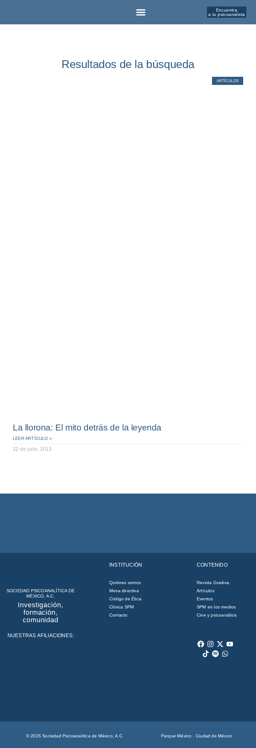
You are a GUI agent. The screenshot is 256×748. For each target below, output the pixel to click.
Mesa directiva (124, 590)
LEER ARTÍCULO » (32, 438)
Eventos (205, 598)
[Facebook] (201, 644)
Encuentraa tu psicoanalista (226, 12)
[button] (140, 12)
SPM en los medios (216, 606)
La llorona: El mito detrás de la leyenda (87, 427)
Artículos (205, 590)
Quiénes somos (125, 582)
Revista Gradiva (213, 582)
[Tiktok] (206, 654)
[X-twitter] (220, 644)
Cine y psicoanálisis (217, 615)
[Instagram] (210, 644)
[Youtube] (230, 644)
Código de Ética (125, 598)
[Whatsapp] (225, 654)
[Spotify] (215, 654)
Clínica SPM (121, 606)
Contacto (118, 615)
